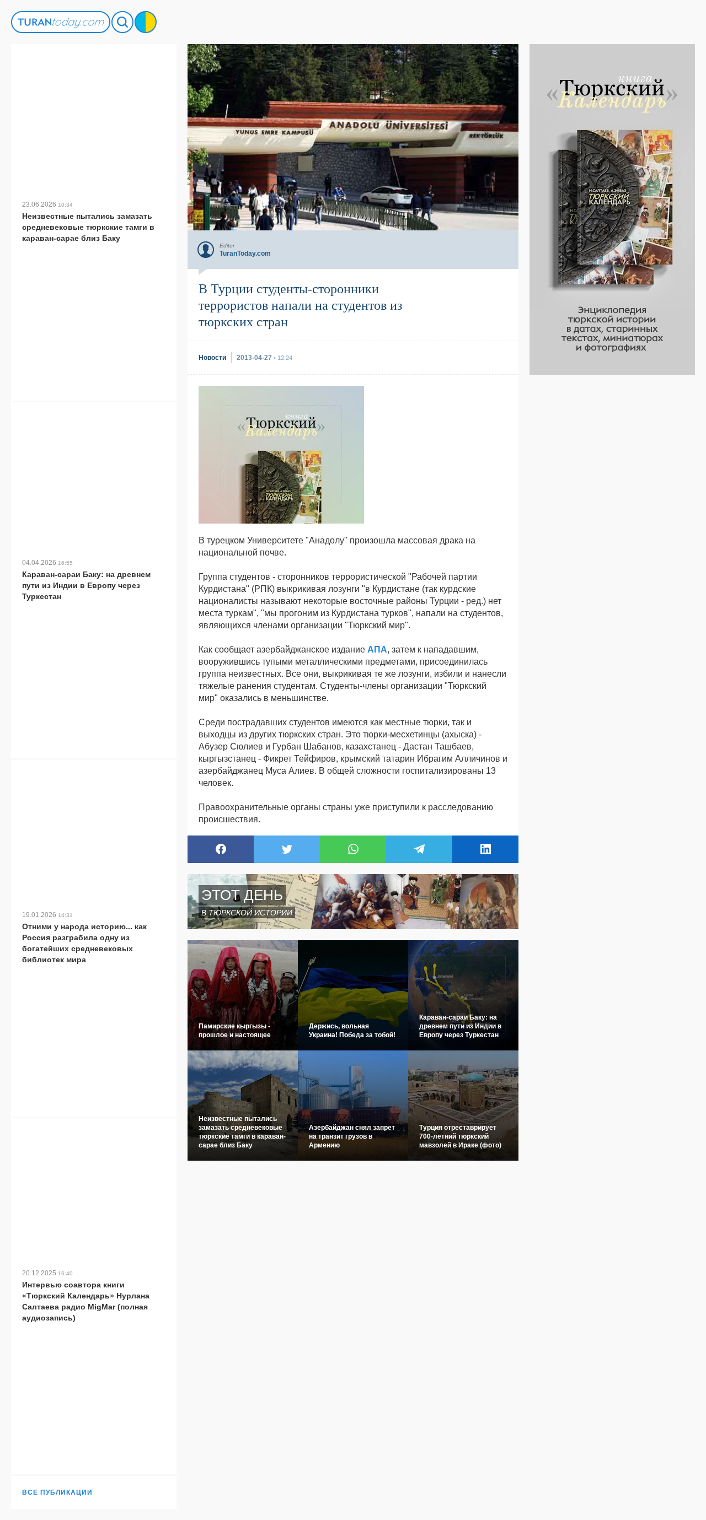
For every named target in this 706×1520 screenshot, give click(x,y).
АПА (377, 649)
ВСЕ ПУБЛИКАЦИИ (57, 1492)
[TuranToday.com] (60, 22)
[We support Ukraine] (146, 22)
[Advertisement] (612, 540)
